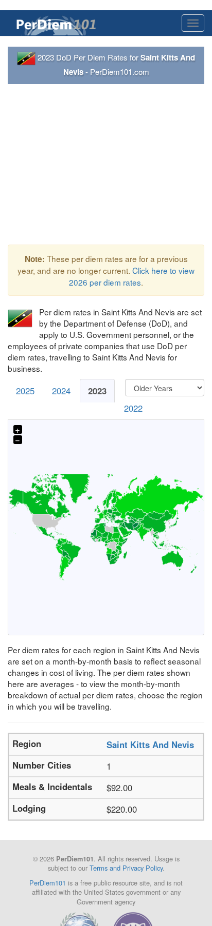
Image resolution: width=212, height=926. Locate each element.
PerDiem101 (47, 883)
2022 (133, 408)
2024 (61, 391)
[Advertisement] (106, 164)
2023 (97, 391)
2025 (25, 391)
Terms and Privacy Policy (126, 868)
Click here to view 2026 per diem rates (132, 276)
